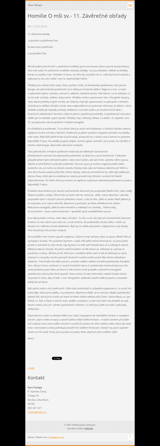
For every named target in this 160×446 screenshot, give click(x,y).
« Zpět (31, 367)
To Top (130, 437)
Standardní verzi (56, 437)
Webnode (89, 428)
